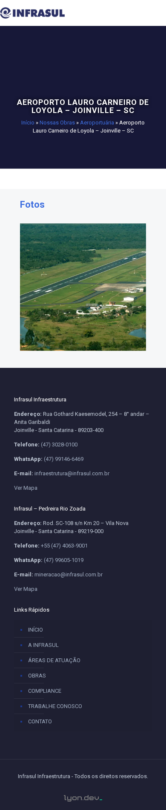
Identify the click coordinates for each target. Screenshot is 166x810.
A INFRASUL (43, 645)
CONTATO (40, 721)
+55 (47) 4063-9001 (64, 545)
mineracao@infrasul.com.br (68, 574)
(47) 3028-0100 (59, 444)
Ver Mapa (25, 488)
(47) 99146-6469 (63, 459)
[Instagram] (100, 790)
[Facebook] (66, 790)
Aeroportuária (97, 122)
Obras (37, 675)
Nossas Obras (57, 122)
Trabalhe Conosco (55, 706)
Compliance (44, 691)
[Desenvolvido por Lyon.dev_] (83, 798)
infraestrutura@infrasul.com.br (71, 473)
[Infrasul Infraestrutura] (47, 12)
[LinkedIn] (83, 790)
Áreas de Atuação (54, 660)
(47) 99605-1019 (63, 560)
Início (27, 122)
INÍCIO (35, 630)
